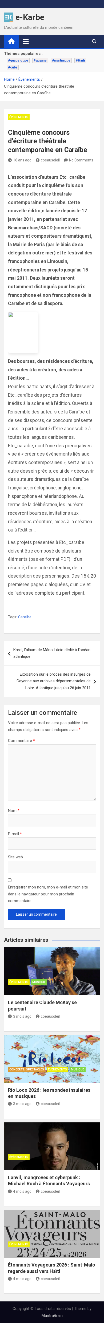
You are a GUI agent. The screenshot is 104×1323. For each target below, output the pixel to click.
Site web (15, 857)
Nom (13, 810)
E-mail (15, 833)
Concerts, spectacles (26, 1069)
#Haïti (80, 60)
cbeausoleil (50, 160)
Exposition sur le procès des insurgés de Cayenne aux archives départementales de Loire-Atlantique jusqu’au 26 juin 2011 (54, 681)
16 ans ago (22, 160)
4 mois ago (22, 1191)
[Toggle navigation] (26, 41)
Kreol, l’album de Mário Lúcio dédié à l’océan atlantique (51, 653)
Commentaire (21, 740)
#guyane (40, 60)
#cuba (12, 67)
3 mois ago (22, 1016)
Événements (18, 117)
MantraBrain (52, 1315)
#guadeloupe (18, 60)
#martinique (61, 60)
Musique (39, 982)
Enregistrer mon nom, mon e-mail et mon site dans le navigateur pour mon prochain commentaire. (48, 894)
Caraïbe (24, 617)
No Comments (81, 160)
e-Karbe (29, 17)
